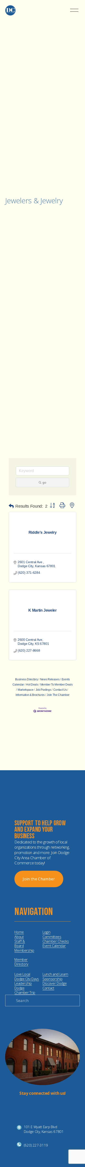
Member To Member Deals (56, 684)
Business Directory (26, 679)
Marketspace (25, 689)
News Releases (49, 679)
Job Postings (43, 689)
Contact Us (60, 689)
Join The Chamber (58, 695)
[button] (11, 506)
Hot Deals (32, 684)
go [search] (44, 482)
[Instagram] (38, 1104)
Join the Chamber (39, 879)
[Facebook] (46, 1104)
